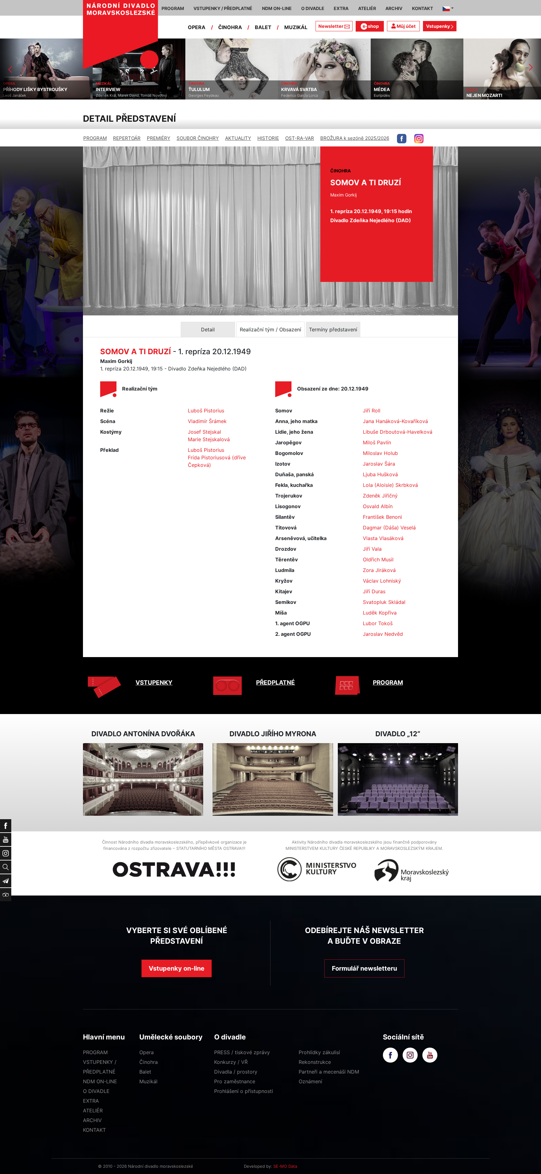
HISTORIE (268, 138)
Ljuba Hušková (380, 474)
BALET (263, 27)
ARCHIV (92, 1120)
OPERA (196, 27)
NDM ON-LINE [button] (277, 8)
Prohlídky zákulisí (319, 1052)
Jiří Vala (372, 549)
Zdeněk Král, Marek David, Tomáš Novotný (38, 95)
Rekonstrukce (315, 1062)
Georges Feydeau (111, 95)
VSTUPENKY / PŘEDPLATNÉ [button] (222, 8)
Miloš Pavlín (377, 442)
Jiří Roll (371, 410)
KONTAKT (94, 1130)
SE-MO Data (285, 1166)
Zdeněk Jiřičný (380, 496)
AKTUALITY (238, 138)
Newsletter (330, 26)
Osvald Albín (378, 506)
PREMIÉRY (158, 138)
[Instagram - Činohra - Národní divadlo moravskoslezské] (419, 138)
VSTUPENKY (154, 682)
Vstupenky (438, 26)
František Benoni (382, 517)
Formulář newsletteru (364, 968)
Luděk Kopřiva (380, 613)
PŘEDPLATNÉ (275, 682)
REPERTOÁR (127, 138)
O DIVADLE (96, 1091)
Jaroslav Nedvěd (383, 634)
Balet (145, 1072)
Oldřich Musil (378, 559)
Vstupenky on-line (176, 968)
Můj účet (406, 26)
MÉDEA (289, 89)
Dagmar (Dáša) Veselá (389, 527)
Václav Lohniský (382, 581)
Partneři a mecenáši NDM (329, 1072)
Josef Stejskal (204, 432)
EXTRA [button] (341, 8)
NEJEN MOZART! (392, 95)
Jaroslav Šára (379, 464)
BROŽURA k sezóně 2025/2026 (354, 138)
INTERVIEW (15, 89)
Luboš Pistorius (206, 410)
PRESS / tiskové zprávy (242, 1052)
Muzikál (148, 1081)
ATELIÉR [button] (367, 8)
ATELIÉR (93, 1110)
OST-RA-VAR (299, 138)
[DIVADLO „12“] (398, 779)
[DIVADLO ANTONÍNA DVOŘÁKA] (143, 779)
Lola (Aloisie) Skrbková (390, 485)
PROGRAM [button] (173, 8)
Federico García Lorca (206, 95)
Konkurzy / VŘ (231, 1062)
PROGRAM (95, 138)
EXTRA (91, 1101)
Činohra (148, 1062)
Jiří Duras (374, 591)
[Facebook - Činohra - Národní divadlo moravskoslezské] (401, 138)
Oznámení (310, 1081)
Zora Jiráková (379, 570)
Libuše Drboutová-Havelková (397, 432)
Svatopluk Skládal (384, 602)
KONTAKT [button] (422, 8)
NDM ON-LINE (100, 1081)
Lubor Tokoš (378, 623)
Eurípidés (289, 95)
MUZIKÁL (295, 27)
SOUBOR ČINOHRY (198, 138)
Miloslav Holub (380, 453)
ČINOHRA (230, 27)
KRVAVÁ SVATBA (206, 89)
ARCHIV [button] (393, 8)
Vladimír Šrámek (207, 421)
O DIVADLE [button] (312, 8)
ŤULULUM (106, 89)
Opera (146, 1052)
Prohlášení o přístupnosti (243, 1091)
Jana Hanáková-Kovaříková (395, 421)
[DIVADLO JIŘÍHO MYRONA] (273, 779)
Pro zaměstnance (234, 1081)
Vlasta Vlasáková (383, 538)
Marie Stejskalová (209, 439)
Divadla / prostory (235, 1072)
